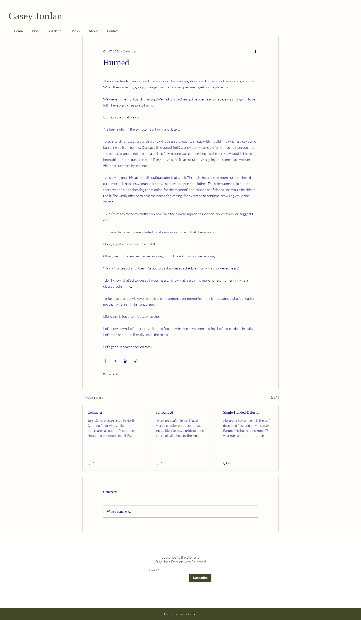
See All (275, 397)
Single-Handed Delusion (241, 412)
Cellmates (95, 412)
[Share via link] (136, 361)
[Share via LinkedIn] (126, 361)
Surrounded (164, 412)
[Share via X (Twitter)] (115, 361)
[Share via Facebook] (105, 361)
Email (153, 570)
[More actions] (255, 51)
